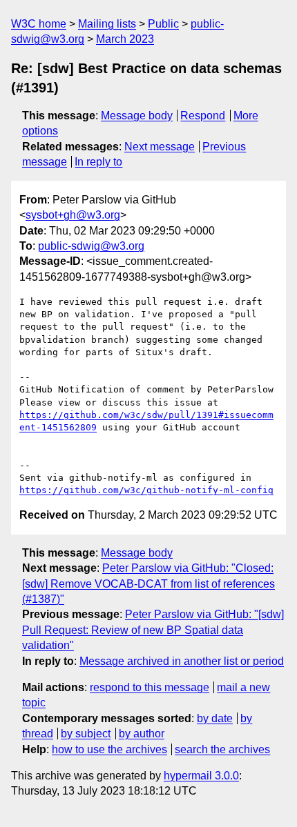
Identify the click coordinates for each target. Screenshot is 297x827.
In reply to (98, 162)
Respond (202, 115)
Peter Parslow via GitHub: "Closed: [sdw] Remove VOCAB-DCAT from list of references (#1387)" (148, 583)
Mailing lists (107, 24)
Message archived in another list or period (181, 661)
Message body (137, 115)
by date (215, 718)
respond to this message (149, 687)
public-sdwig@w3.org (91, 246)
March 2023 (125, 39)
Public (163, 24)
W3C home (38, 24)
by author (141, 733)
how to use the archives (109, 749)
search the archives (222, 749)
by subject (86, 733)
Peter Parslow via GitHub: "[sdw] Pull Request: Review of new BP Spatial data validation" (153, 629)
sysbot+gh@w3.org (73, 215)
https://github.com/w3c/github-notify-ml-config (146, 490)
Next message (159, 146)
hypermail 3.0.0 (201, 775)
